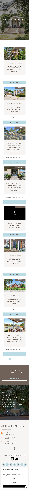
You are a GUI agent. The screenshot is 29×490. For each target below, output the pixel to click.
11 (19, 359)
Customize (14, 482)
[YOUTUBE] (14, 464)
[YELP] (21, 464)
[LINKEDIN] (11, 464)
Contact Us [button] (8, 411)
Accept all (14, 486)
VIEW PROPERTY (14, 82)
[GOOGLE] (25, 464)
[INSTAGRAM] (7, 464)
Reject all (14, 478)
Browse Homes (14, 378)
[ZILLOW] (18, 464)
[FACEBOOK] (3, 464)
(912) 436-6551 (8, 438)
